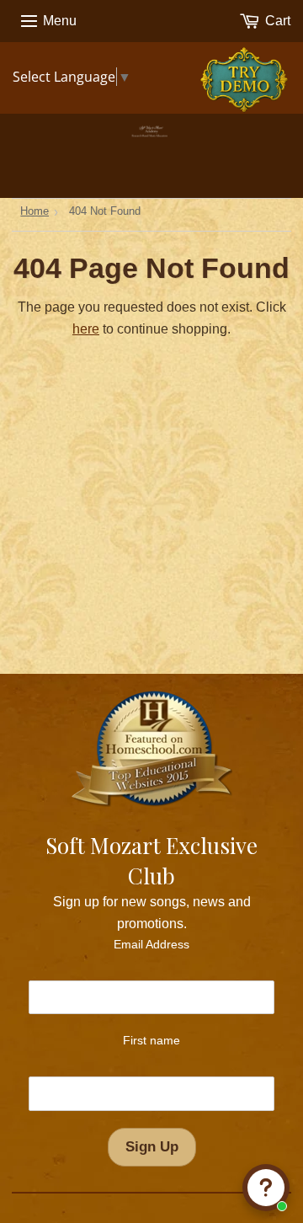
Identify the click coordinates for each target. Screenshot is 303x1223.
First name (151, 1040)
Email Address (151, 944)
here (85, 329)
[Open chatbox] (266, 1187)
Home (34, 211)
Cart (276, 20)
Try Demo (247, 70)
